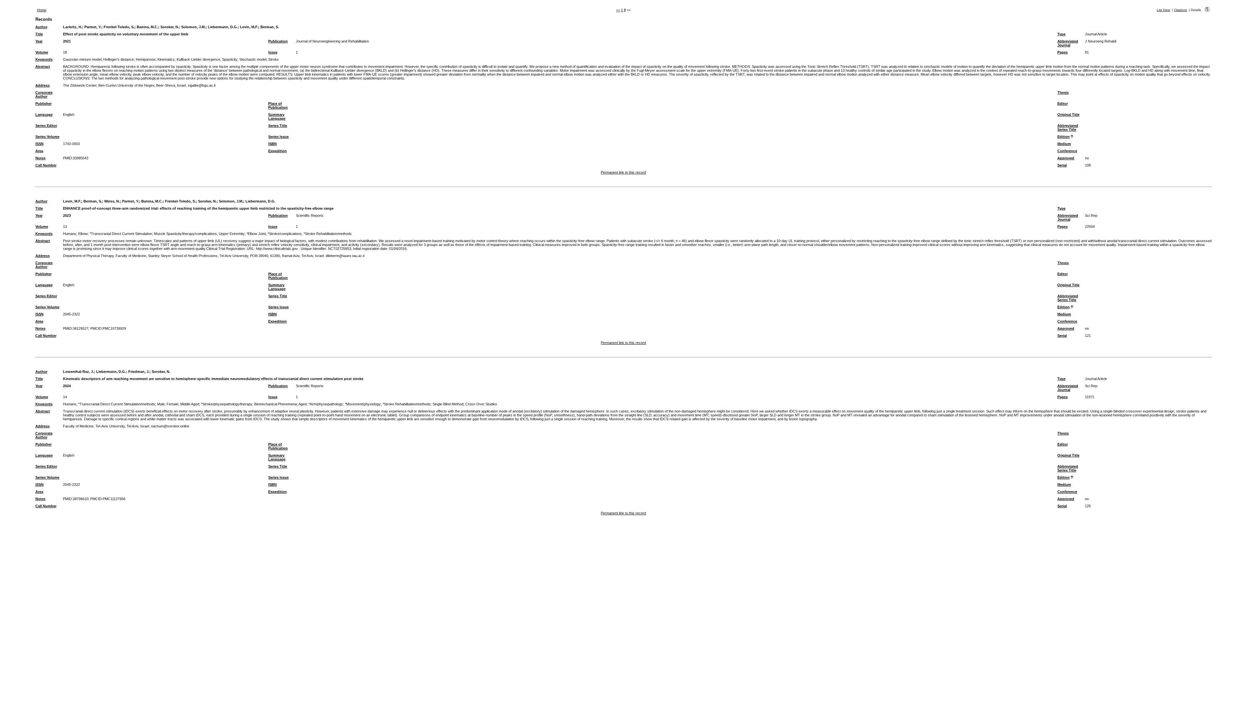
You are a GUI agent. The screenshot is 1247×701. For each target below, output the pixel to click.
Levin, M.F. (249, 27)
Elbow (83, 234)
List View (1163, 10)
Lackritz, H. (72, 27)
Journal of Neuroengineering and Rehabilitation (332, 41)
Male (161, 404)
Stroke (273, 59)
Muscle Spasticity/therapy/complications (185, 234)
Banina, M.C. (147, 27)
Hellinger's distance (118, 59)
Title (39, 34)
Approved (1065, 158)
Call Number (46, 165)
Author (41, 27)
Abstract (42, 66)
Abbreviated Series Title (1067, 127)
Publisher (43, 103)
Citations (1180, 10)
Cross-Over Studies (481, 404)
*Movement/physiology (363, 404)
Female (172, 404)
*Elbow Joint (256, 234)
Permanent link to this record (623, 172)
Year (39, 41)
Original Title (1068, 115)
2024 (67, 386)
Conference (1067, 151)
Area (39, 151)
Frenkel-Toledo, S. (119, 27)
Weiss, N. (112, 201)
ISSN (39, 144)
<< (618, 10)
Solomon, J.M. (193, 27)
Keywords (44, 59)
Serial (1062, 165)
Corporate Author (44, 94)
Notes (40, 158)
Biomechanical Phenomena (275, 404)
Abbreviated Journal (1067, 43)
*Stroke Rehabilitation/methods (328, 234)
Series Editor (46, 126)
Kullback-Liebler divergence (198, 59)
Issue (272, 52)
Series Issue (278, 137)
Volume (41, 52)
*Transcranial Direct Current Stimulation (121, 234)
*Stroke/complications (285, 234)
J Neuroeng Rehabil (1100, 41)
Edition (1063, 137)
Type (1061, 34)
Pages (1062, 52)
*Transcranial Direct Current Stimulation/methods (116, 404)
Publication (278, 41)
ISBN (272, 144)
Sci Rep (1091, 215)
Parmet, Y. (92, 27)
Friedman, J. (138, 372)
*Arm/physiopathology (326, 404)
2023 (67, 215)
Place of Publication (278, 105)
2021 (67, 41)
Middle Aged (189, 404)
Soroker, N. (169, 27)
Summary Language (276, 116)
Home (41, 10)
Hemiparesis (146, 59)
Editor (1062, 103)
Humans (69, 234)
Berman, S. (269, 27)
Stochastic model (252, 59)
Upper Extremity (232, 234)
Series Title (277, 126)
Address (42, 85)
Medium (1064, 144)
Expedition (277, 151)
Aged (302, 404)
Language (44, 115)
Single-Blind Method (448, 404)
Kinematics (166, 59)
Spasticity (229, 59)
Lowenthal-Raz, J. (78, 372)
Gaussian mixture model (82, 59)
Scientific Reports (309, 215)
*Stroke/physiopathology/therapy (226, 404)
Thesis (1063, 92)
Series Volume (47, 137)
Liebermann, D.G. (223, 27)
